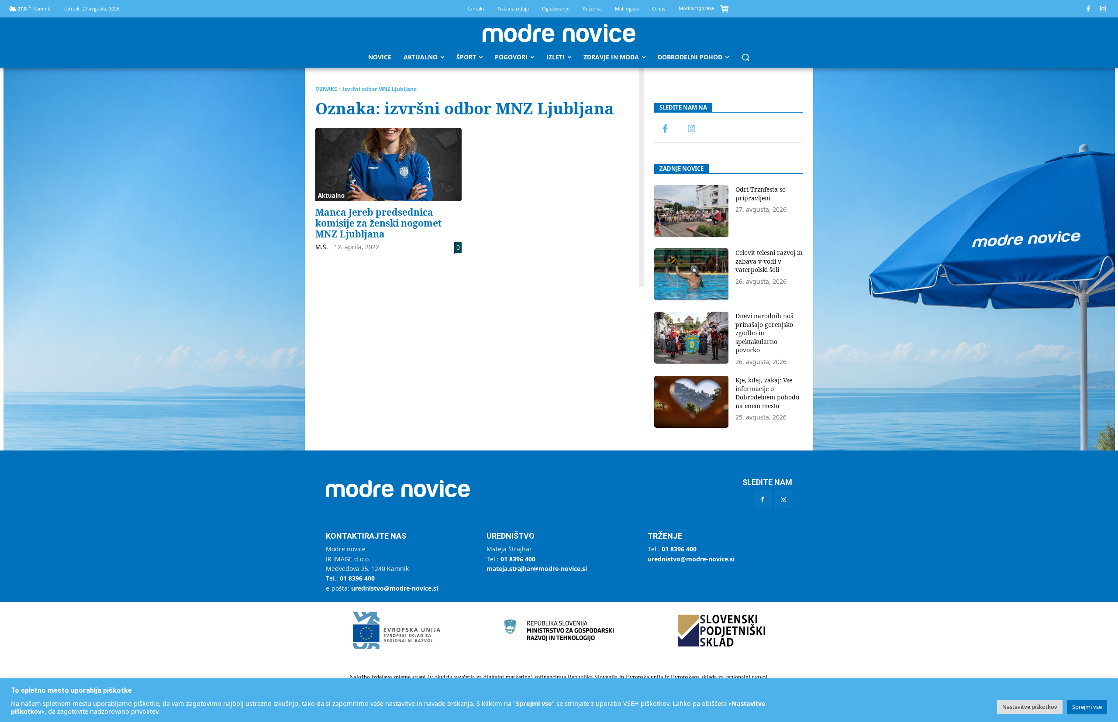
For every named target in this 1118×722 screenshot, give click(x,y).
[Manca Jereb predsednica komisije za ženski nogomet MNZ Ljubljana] (388, 164)
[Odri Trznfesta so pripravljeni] (691, 211)
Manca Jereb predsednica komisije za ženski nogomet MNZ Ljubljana (378, 223)
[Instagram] (1103, 9)
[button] (745, 57)
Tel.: (350, 578)
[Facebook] (1088, 9)
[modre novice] (559, 33)
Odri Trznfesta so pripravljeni (760, 193)
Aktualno (331, 195)
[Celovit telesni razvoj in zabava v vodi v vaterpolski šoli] (691, 274)
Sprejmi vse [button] (1087, 707)
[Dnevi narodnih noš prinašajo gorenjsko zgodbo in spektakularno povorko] (691, 338)
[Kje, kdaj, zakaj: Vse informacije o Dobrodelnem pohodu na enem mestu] (691, 402)
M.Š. (321, 247)
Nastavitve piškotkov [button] (1029, 707)
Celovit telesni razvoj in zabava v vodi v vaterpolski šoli (769, 261)
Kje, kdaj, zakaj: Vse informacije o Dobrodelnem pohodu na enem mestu (767, 393)
